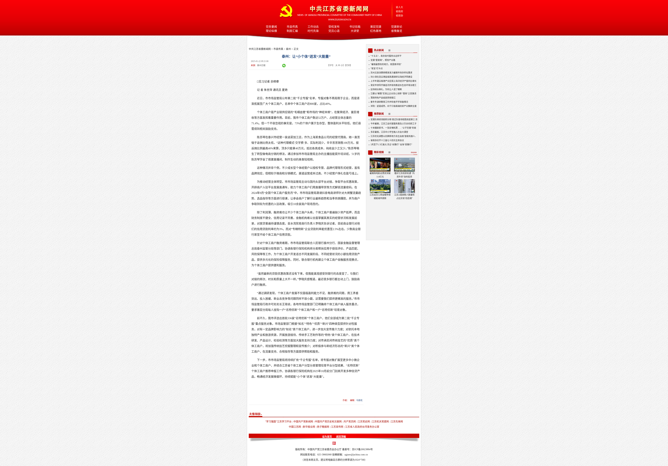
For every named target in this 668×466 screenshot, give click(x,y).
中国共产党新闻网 (303, 421)
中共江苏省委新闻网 (260, 49)
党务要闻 (271, 26)
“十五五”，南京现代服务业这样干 (386, 56)
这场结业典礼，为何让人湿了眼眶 (386, 89)
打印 (348, 65)
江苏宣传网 (337, 426)
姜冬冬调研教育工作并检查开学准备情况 (389, 102)
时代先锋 (313, 30)
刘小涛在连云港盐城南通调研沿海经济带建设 (391, 77)
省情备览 (396, 30)
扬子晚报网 (323, 426)
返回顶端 (341, 436)
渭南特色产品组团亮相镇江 (383, 98)
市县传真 (292, 26)
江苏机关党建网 (380, 421)
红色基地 (375, 30)
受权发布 (334, 26)
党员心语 (334, 30)
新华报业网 (309, 426)
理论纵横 (271, 30)
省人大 (399, 7)
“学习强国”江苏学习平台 (278, 421)
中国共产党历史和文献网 (328, 421)
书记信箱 (354, 26)
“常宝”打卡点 (377, 68)
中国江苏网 (295, 426)
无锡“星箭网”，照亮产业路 (383, 60)
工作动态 (313, 26)
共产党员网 (350, 421)
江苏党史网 (364, 421)
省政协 (399, 15)
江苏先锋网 (397, 421)
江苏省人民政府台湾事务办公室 (362, 426)
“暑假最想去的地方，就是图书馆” (386, 64)
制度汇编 (292, 30)
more (414, 152)
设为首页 (327, 436)
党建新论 (396, 26)
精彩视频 (379, 152)
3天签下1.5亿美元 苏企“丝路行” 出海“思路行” (391, 144)
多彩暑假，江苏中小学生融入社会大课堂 (389, 132)
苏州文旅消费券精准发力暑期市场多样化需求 (391, 73)
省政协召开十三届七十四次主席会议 (387, 140)
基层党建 (375, 26)
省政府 (399, 11)
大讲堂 (355, 30)
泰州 (288, 49)
